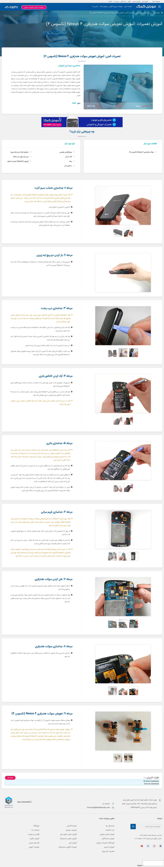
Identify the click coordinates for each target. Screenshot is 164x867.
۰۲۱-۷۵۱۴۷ (106, 804)
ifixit (74, 103)
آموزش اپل (145, 1)
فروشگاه (36, 825)
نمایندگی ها (110, 825)
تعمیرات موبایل (71, 830)
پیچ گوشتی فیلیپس (65, 152)
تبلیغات (110, 1)
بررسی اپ (116, 1)
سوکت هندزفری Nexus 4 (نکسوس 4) (141, 152)
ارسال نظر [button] (10, 777)
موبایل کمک (156, 12)
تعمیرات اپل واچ (108, 851)
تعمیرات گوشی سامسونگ (67, 847)
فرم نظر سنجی (34, 842)
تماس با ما (95, 6)
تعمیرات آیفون (34, 847)
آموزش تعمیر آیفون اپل (68, 834)
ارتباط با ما (35, 830)
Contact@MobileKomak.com (98, 807)
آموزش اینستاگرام (108, 838)
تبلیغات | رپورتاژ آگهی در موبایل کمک (111, 6)
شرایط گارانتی (72, 825)
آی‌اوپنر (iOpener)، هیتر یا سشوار (18, 161)
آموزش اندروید (136, 1)
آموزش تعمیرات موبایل (143, 12)
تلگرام (129, 1)
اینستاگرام (123, 1)
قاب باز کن (68, 157)
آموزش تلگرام (34, 838)
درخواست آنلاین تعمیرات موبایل (34, 7)
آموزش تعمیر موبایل (107, 834)
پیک (70, 161)
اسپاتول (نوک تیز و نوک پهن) (19, 152)
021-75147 (11, 7)
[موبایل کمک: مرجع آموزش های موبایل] (146, 6)
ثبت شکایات (109, 830)
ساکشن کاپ (68, 166)
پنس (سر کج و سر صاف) (21, 157)
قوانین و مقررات (33, 834)
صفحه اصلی (128, 6)
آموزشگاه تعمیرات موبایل (105, 842)
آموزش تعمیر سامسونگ (68, 838)
